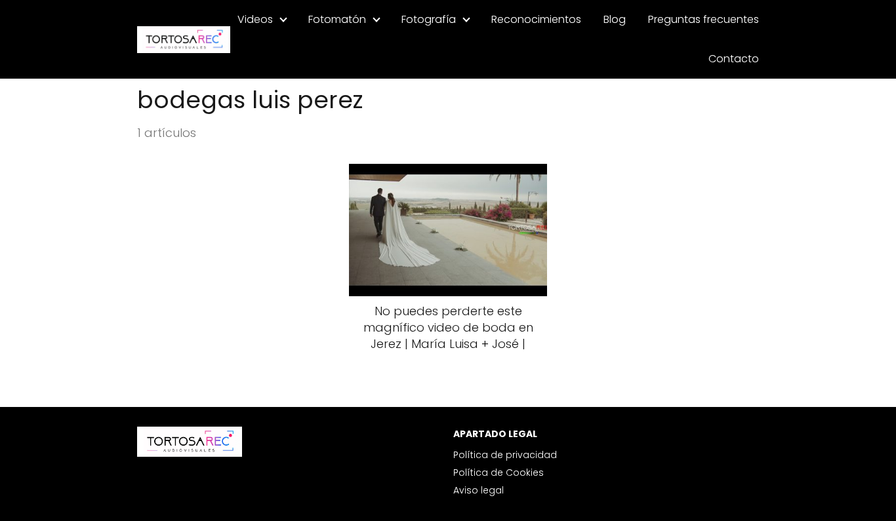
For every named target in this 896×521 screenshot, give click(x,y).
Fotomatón (337, 19)
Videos (255, 19)
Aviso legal (478, 490)
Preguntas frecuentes (703, 19)
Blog (614, 19)
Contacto (733, 58)
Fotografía (428, 19)
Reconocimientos (536, 19)
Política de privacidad (505, 454)
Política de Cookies (498, 472)
